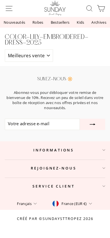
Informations (53, 150)
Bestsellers (60, 22)
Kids (80, 22)
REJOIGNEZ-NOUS (53, 168)
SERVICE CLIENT (53, 186)
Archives (98, 22)
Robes (37, 22)
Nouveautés (14, 22)
